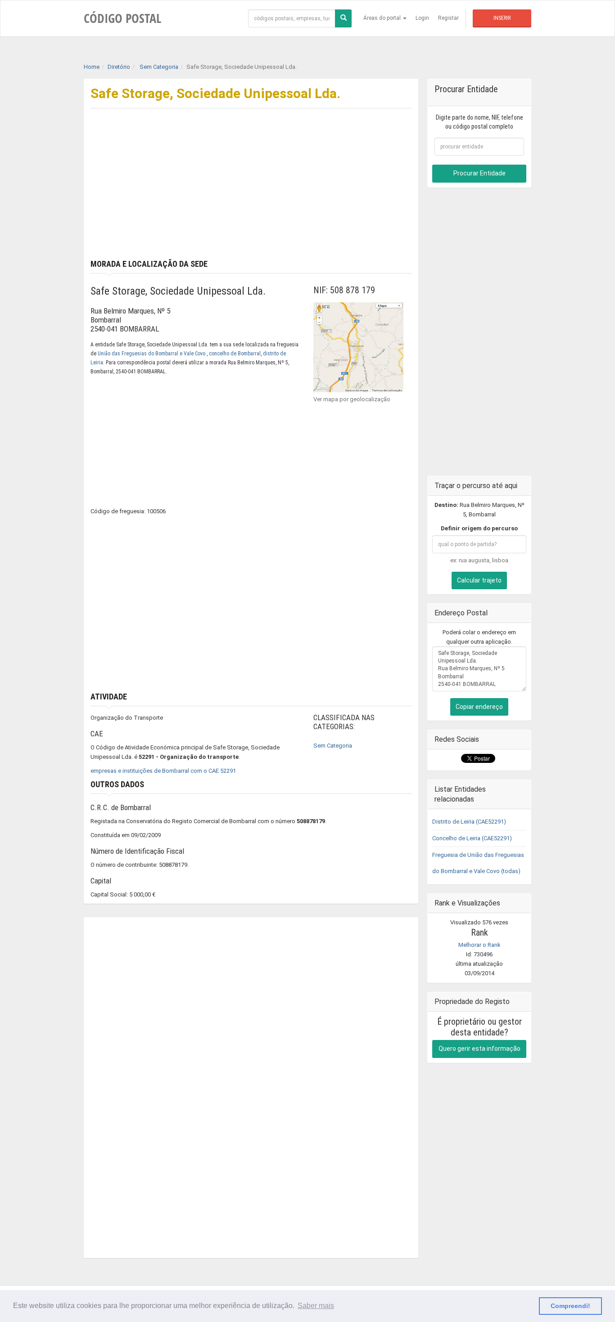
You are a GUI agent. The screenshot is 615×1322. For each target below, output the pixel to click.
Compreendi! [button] (570, 1305)
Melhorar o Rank (479, 944)
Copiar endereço (479, 706)
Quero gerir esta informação (479, 1048)
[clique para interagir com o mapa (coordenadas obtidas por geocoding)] (358, 346)
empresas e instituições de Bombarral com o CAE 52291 (163, 770)
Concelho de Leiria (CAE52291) (472, 838)
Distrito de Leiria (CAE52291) (469, 821)
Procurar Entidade (479, 173)
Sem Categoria (332, 745)
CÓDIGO (122, 18)
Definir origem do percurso (479, 528)
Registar (448, 18)
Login (422, 18)
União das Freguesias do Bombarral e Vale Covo (152, 353)
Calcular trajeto (479, 580)
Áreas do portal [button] (382, 18)
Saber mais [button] (316, 1305)
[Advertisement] (335, 192)
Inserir (502, 18)
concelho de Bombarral (235, 353)
